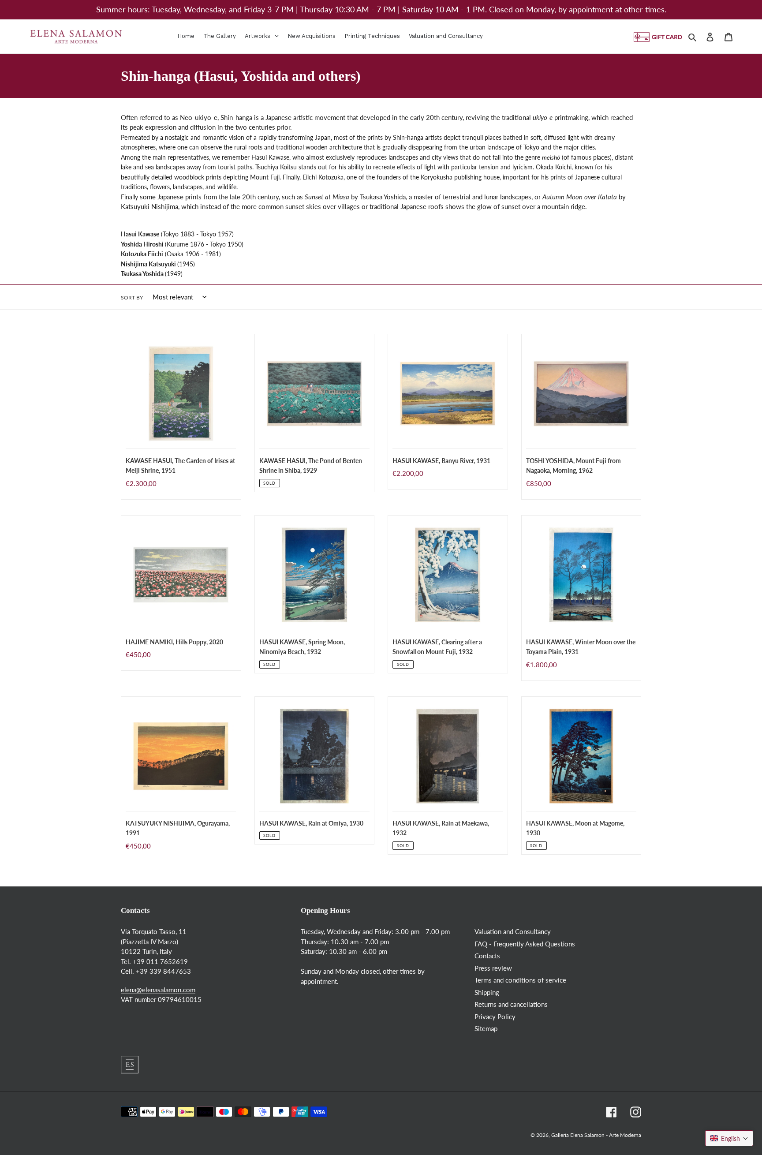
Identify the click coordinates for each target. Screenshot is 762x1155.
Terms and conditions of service (520, 980)
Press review (493, 968)
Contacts (487, 956)
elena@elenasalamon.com (158, 990)
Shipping (486, 992)
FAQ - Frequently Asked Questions (524, 944)
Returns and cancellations (511, 1004)
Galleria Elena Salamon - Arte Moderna (596, 1135)
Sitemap (485, 1028)
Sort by (132, 297)
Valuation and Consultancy (512, 931)
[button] (729, 1138)
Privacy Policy (494, 1016)
